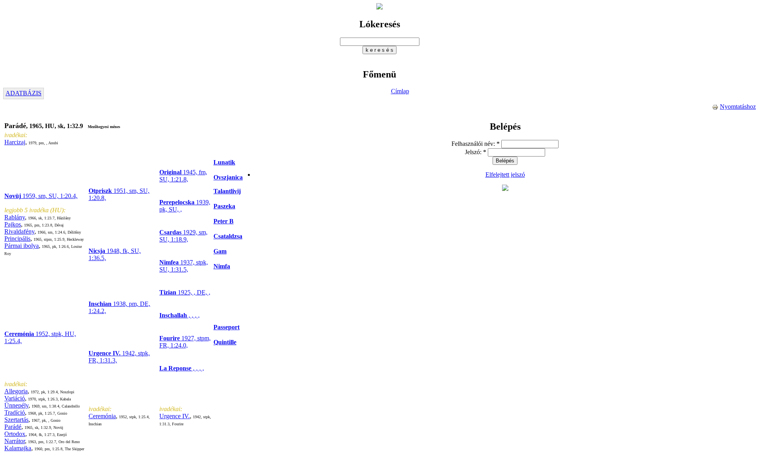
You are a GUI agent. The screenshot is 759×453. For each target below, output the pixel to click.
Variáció (14, 398)
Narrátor (14, 441)
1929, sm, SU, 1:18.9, (183, 236)
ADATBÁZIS (24, 93)
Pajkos (12, 224)
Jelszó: (475, 152)
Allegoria (16, 391)
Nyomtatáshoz (738, 106)
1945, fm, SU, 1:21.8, (183, 176)
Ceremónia (102, 416)
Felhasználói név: (475, 143)
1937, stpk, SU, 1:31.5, (183, 266)
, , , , (179, 315)
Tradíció (14, 412)
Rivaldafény (19, 231)
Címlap (400, 91)
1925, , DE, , (184, 292)
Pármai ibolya (21, 245)
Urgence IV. (174, 416)
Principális (17, 238)
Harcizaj (14, 142)
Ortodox (14, 433)
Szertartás (16, 419)
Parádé (12, 426)
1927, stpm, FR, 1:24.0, (185, 342)
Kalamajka (17, 448)
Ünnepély (16, 405)
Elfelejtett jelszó (505, 174)
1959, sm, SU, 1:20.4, (40, 196)
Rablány (14, 217)
